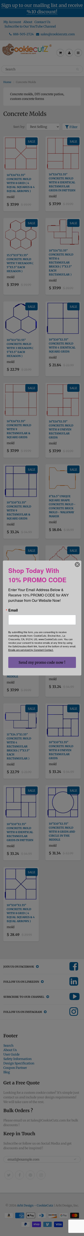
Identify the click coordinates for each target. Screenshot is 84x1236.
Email (13, 610)
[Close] (77, 564)
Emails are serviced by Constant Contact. (31, 650)
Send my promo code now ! (42, 662)
